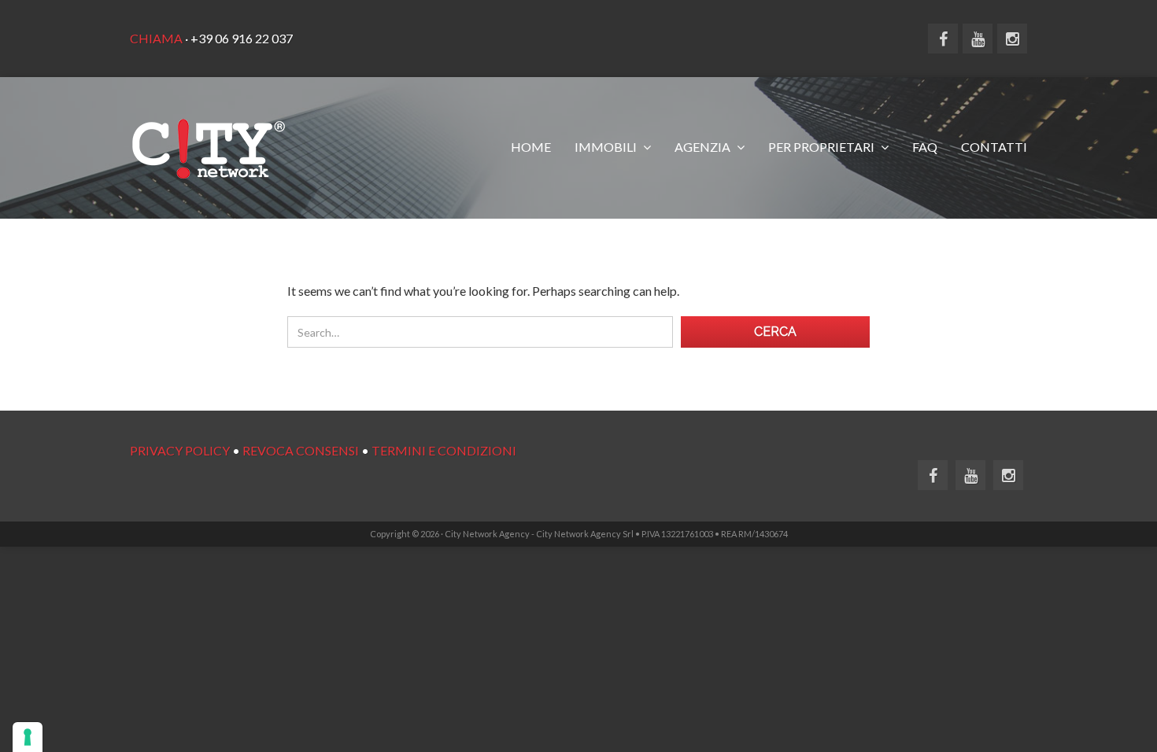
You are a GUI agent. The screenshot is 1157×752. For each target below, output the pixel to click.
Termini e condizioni (443, 450)
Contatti (994, 146)
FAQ (924, 146)
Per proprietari (822, 146)
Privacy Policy (180, 450)
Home (531, 146)
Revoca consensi (300, 450)
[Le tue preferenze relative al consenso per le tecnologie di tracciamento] (28, 737)
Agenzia (704, 146)
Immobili (607, 146)
